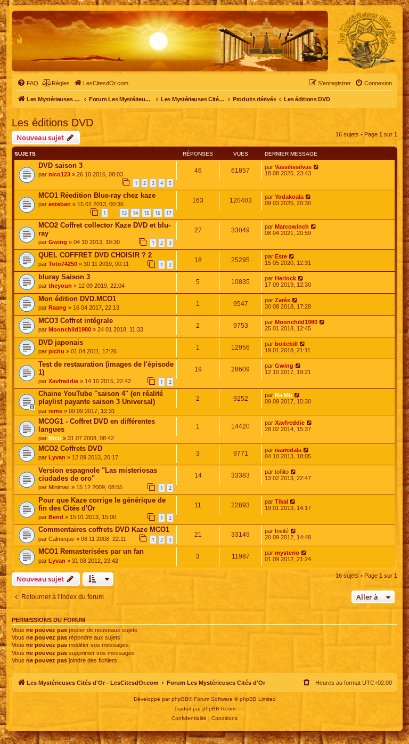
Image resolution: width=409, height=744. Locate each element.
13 (124, 212)
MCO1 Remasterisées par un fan (91, 551)
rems (55, 411)
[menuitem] (27, 83)
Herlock (285, 278)
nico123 (59, 174)
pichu (56, 351)
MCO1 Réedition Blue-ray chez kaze (97, 195)
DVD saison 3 (60, 165)
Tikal (281, 501)
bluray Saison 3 (64, 277)
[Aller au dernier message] (316, 167)
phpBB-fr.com (218, 708)
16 (157, 212)
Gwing (57, 242)
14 (135, 212)
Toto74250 (62, 264)
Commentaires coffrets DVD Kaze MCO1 (103, 529)
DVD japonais (60, 342)
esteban (59, 204)
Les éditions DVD (52, 122)
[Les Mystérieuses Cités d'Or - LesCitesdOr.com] (367, 40)
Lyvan (57, 457)
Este (281, 256)
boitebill (286, 344)
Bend (55, 517)
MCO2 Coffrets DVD (70, 448)
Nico (54, 438)
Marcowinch (292, 226)
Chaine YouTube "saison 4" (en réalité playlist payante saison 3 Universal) (100, 398)
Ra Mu (283, 395)
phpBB (180, 699)
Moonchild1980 (69, 329)
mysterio (287, 552)
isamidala (288, 450)
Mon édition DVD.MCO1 (77, 299)
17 (168, 212)
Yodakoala (289, 196)
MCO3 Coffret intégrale (75, 321)
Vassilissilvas (293, 167)
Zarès (282, 300)
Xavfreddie (63, 381)
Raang (57, 307)
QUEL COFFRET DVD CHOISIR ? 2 (95, 255)
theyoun (60, 285)
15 (146, 212)
